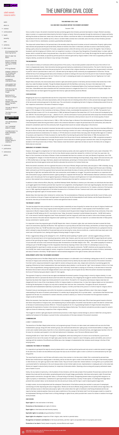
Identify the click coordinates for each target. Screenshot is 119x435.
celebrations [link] (7, 152)
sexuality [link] (6, 38)
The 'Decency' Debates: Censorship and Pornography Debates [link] (11, 102)
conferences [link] (7, 145)
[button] (117, 2)
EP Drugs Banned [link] (10, 68)
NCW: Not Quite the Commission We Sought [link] (11, 90)
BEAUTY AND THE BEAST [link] (10, 56)
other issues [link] (7, 48)
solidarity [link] (6, 45)
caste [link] (5, 41)
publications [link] (7, 148)
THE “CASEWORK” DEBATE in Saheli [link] (10, 127)
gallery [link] (6, 155)
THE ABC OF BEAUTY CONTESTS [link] (11, 108)
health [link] (5, 35)
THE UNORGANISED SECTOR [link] (11, 122)
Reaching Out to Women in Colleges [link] (10, 96)
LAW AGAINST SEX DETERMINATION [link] (10, 85)
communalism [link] (8, 32)
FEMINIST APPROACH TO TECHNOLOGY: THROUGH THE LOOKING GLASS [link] (11, 74)
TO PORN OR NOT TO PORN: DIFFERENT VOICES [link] (11, 132)
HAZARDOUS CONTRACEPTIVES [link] (10, 80)
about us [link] (6, 25)
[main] (69, 11)
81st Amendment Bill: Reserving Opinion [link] (11, 52)
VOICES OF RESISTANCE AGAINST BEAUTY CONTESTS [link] (10, 140)
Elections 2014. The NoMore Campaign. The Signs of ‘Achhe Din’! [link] (11, 63)
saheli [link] (5, 22)
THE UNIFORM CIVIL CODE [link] (11, 117)
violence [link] (6, 28)
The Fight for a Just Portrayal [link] (11, 113)
